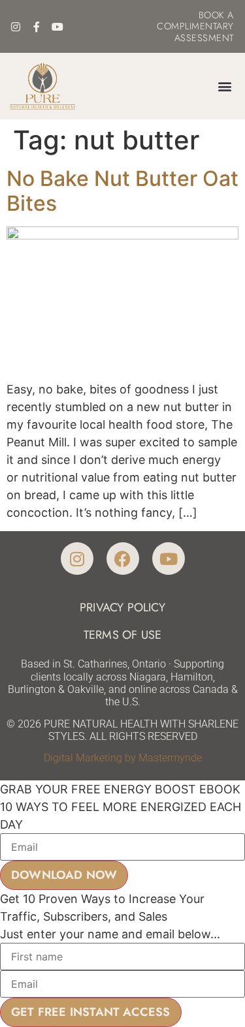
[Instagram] (15, 26)
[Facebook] (122, 558)
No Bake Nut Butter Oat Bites (122, 191)
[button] (224, 86)
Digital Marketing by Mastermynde (123, 758)
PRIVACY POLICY (122, 607)
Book (212, 15)
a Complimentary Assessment (195, 26)
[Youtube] (57, 26)
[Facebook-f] (36, 26)
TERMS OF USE (122, 634)
